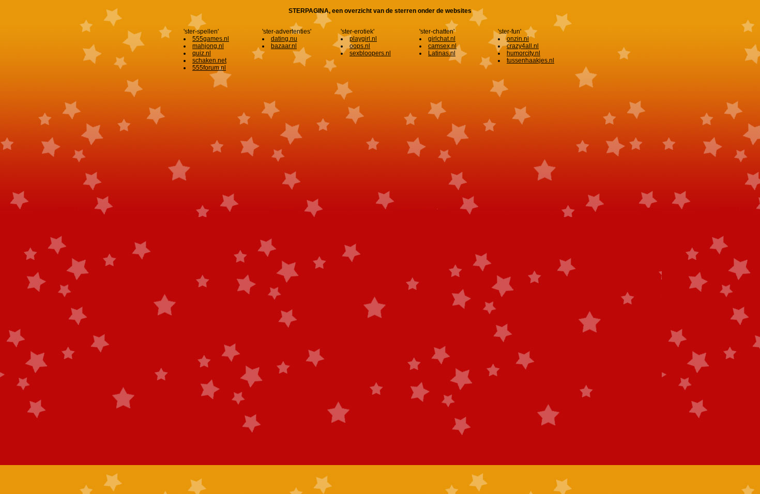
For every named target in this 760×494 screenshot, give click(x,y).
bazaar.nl (284, 46)
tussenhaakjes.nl (530, 60)
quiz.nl (201, 53)
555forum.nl (209, 67)
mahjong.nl (208, 46)
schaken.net (209, 60)
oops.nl (359, 46)
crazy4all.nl (523, 46)
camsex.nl (442, 46)
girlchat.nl (441, 38)
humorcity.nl (523, 53)
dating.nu (284, 38)
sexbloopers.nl (370, 53)
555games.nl (210, 38)
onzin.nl (518, 38)
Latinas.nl (441, 53)
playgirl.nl (363, 38)
